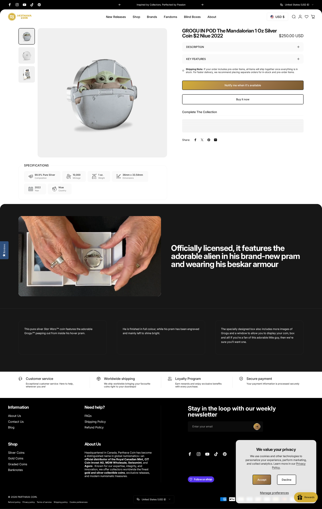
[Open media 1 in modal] (102, 92)
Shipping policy (61, 502)
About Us (14, 416)
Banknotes (15, 470)
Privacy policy (28, 502)
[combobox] (297, 4)
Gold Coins (15, 458)
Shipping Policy (95, 421)
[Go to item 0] (26, 36)
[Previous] (119, 4)
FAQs (88, 416)
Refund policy (14, 502)
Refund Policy (94, 427)
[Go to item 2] (26, 55)
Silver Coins (16, 452)
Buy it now (242, 99)
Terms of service (44, 502)
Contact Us (16, 421)
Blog (11, 427)
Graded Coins (17, 464)
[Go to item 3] (26, 74)
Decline (286, 479)
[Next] (202, 4)
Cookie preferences (79, 502)
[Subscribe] (257, 426)
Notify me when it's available (243, 85)
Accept (261, 479)
